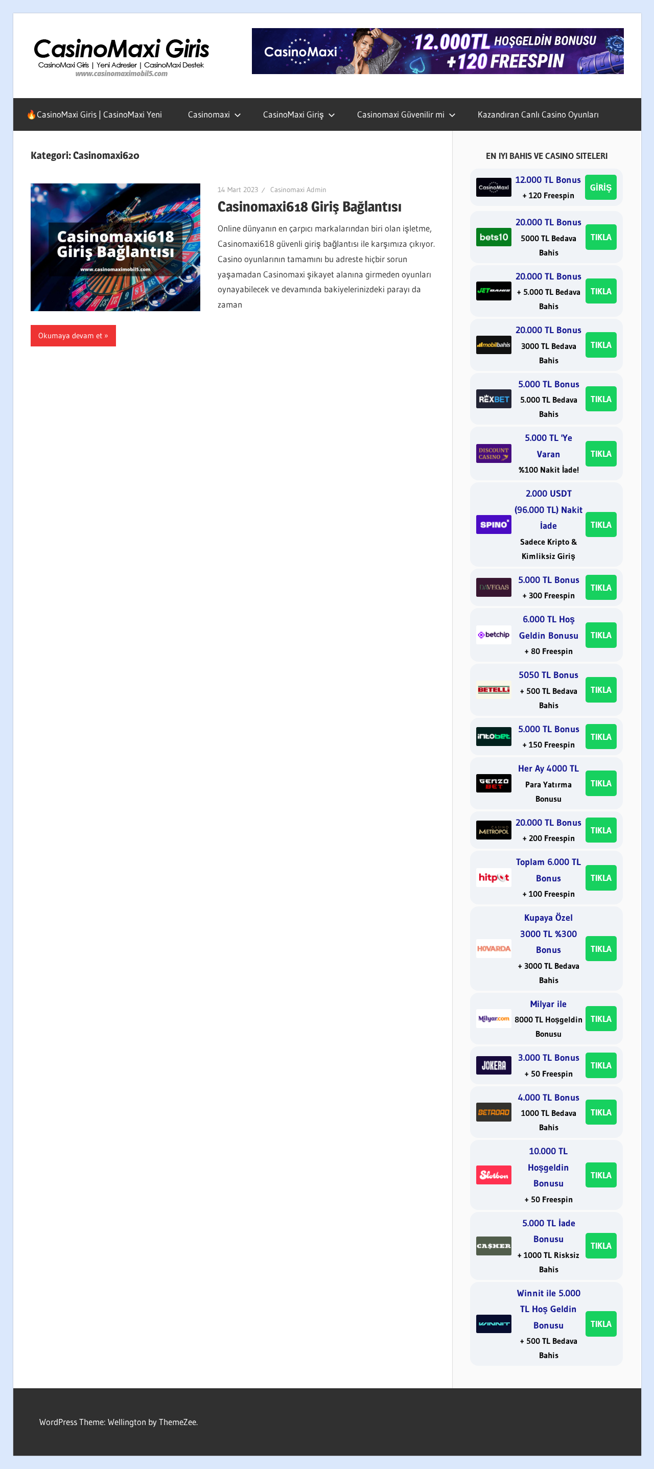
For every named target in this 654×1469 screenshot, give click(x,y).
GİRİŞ (601, 187)
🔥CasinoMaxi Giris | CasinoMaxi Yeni (94, 114)
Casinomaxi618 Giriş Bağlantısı (310, 206)
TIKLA (601, 236)
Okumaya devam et (70, 335)
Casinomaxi (209, 114)
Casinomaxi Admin (298, 189)
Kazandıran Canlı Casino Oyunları (538, 114)
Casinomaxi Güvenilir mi (401, 114)
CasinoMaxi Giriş (293, 114)
